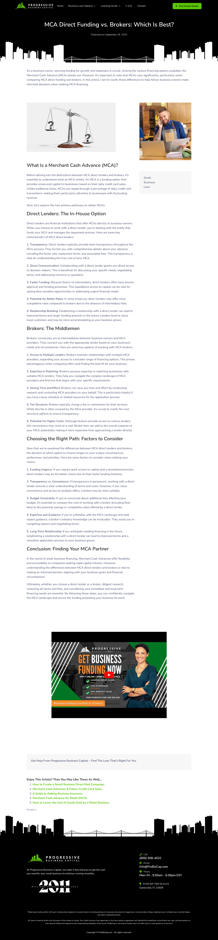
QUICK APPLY (173, 182)
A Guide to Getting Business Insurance (57, 794)
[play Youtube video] (109, 675)
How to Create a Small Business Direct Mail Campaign (68, 784)
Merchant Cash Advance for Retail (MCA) (60, 798)
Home (60, 6)
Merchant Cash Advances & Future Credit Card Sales (67, 789)
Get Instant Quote (188, 6)
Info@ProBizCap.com (153, 867)
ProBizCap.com (105, 932)
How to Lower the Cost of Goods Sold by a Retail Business (71, 803)
